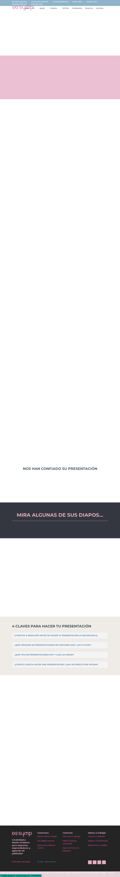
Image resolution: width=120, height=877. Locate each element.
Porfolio (65, 8)
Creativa (53, 8)
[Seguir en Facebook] (90, 862)
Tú (33, 8)
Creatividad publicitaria (60, 2)
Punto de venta (92, 2)
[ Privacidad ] (36, 876)
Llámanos (87, 148)
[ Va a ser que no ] (22, 876)
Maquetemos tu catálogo (97, 845)
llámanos (26, 274)
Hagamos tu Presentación (98, 841)
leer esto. (94, 152)
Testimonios (77, 8)
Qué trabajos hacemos (45, 841)
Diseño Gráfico (77, 2)
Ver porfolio (36, 282)
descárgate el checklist (55, 256)
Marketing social (36, 4)
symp (27, 8)
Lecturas (99, 8)
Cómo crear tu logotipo (71, 836)
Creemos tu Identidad (96, 836)
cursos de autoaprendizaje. (66, 407)
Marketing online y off (19, 4)
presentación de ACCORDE (90, 577)
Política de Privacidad (64, 816)
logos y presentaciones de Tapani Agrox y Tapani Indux (42, 554)
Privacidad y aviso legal (21, 862)
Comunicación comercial (39, 2)
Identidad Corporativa (19, 2)
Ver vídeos (60, 528)
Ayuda (42, 8)
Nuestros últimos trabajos (47, 836)
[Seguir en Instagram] (94, 862)
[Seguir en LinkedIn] (99, 862)
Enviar (98, 800)
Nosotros (89, 8)
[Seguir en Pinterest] (104, 862)
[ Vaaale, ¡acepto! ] (8, 876)
